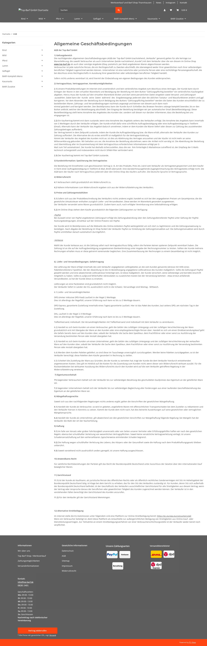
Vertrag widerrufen (37, 630)
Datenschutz (68, 550)
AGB (64, 556)
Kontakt (183, 2)
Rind (4, 50)
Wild (4, 55)
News (158, 2)
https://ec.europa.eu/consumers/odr (174, 516)
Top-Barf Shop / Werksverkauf (32, 556)
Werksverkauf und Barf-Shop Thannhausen (131, 2)
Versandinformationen (28, 566)
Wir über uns (24, 550)
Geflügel (6, 71)
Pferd (4, 60)
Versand (52, 635)
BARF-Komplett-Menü (12, 76)
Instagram (170, 2)
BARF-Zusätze (8, 86)
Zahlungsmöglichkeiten (29, 560)
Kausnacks (7, 81)
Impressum (67, 566)
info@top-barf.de (25, 582)
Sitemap (66, 560)
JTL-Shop (192, 642)
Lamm (5, 65)
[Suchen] (118, 10)
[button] (165, 10)
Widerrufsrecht (69, 570)
